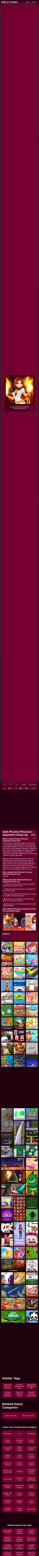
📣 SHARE (24, 784)
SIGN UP (34, 2)
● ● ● (34, 838)
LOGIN (27, 2)
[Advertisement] (19, 809)
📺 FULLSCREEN (32, 784)
